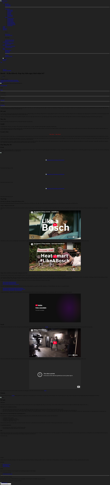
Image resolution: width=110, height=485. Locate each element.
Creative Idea (15, 80)
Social (15, 81)
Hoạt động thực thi (3, 81)
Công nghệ (2, 100)
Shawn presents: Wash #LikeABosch (9, 282)
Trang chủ (4, 69)
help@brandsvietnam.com (7, 473)
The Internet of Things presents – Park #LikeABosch (12, 290)
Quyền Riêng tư (6, 465)
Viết (1, 62)
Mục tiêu (8, 80)
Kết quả (1, 82)
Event (9, 81)
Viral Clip (11, 81)
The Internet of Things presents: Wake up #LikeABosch (13, 288)
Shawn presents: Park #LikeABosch (9, 283)
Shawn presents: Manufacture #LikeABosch (11, 284)
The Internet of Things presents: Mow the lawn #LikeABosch (14, 289)
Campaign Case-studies (7, 70)
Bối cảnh (5, 80)
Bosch (1, 89)
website (13, 395)
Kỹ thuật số (2, 105)
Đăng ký (4, 60)
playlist (46, 326)
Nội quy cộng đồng (6, 466)
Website (17, 81)
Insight (11, 80)
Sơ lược (1, 80)
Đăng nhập (5, 59)
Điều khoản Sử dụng (6, 464)
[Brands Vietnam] (3, 0)
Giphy (45, 390)
